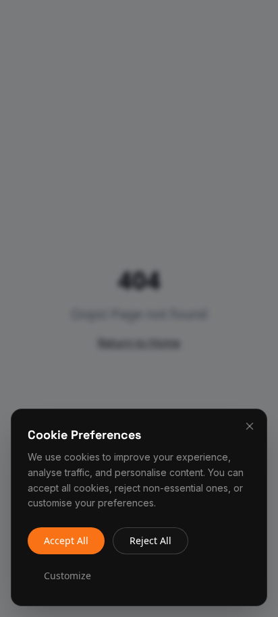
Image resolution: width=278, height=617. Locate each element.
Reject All (150, 540)
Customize (67, 575)
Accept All (66, 540)
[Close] (250, 426)
